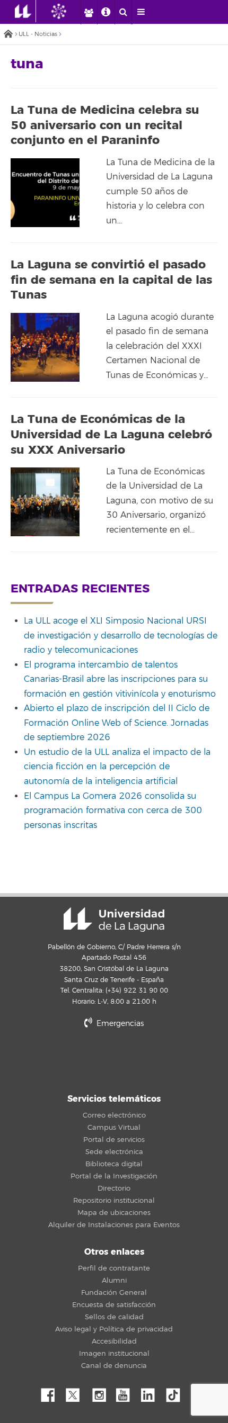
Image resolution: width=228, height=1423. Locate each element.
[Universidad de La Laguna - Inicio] (25, 11)
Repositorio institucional (114, 1200)
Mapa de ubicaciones (114, 1213)
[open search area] (123, 12)
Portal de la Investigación (114, 1176)
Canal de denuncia (114, 1366)
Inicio (8, 35)
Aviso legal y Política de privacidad (114, 1329)
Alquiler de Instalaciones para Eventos (114, 1225)
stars (114, 1059)
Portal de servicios (114, 1140)
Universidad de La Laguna (114, 919)
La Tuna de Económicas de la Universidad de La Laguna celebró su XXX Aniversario (111, 434)
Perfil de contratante (114, 1268)
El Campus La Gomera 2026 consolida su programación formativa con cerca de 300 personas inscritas (113, 811)
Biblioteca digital (114, 1164)
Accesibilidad (114, 1341)
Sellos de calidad (114, 1317)
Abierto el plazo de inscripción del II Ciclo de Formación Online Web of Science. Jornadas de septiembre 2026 (116, 723)
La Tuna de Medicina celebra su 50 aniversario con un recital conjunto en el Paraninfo (105, 125)
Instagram (102, 1392)
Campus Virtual (114, 1127)
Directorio (114, 1188)
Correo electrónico (114, 1115)
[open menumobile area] (140, 12)
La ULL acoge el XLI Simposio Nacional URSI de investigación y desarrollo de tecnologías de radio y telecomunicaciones (120, 635)
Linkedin (152, 1392)
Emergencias (119, 1023)
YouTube (127, 1392)
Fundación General (114, 1293)
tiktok (176, 1392)
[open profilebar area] (89, 12)
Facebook (52, 1392)
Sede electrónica (114, 1152)
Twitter (77, 1392)
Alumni (114, 1280)
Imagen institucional (114, 1353)
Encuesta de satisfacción (114, 1305)
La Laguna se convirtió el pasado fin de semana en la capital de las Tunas (111, 279)
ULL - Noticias (38, 34)
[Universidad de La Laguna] (67, 11)
